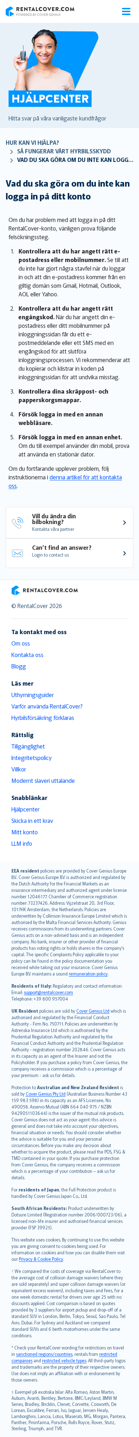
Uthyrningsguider (32, 694)
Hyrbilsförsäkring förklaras (42, 717)
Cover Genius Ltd (92, 1011)
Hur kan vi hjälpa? (32, 142)
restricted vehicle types (64, 1360)
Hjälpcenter (25, 809)
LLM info (21, 843)
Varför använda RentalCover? (47, 706)
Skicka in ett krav (32, 820)
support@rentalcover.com (48, 992)
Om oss (20, 643)
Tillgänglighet (28, 746)
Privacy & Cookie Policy (41, 1259)
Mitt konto (24, 832)
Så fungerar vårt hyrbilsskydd (64, 151)
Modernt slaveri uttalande (43, 780)
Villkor (18, 769)
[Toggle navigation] (126, 11)
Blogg (18, 666)
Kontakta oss (27, 654)
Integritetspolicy (31, 757)
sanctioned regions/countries (44, 1354)
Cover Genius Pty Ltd (46, 1094)
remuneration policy (88, 974)
